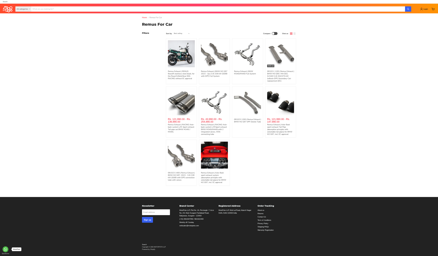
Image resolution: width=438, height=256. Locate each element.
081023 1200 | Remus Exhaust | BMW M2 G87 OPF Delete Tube (247, 120)
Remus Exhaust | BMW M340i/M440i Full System (245, 72)
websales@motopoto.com (189, 226)
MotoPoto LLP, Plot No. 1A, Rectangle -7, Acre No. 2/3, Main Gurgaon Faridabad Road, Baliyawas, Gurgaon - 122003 (196, 213)
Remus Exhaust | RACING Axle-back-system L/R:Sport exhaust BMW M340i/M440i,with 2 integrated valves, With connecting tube (214, 129)
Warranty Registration (266, 230)
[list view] (294, 33)
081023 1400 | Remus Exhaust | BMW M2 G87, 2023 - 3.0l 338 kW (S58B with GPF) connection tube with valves (181, 176)
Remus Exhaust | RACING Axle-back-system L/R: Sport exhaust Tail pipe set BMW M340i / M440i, (181, 128)
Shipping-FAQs (263, 227)
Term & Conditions (264, 220)
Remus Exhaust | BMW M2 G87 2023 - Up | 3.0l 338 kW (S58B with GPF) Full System (214, 73)
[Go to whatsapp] (5, 249)
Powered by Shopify (148, 249)
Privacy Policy (263, 223)
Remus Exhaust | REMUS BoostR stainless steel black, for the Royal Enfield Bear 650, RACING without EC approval (181, 75)
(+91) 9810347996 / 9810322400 (191, 219)
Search (5, 2)
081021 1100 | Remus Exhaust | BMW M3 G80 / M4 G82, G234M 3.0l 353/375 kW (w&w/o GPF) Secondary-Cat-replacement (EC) (280, 76)
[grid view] (291, 33)
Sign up (147, 219)
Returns (260, 213)
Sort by (169, 33)
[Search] (408, 9)
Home (144, 17)
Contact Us (262, 217)
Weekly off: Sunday (186, 222)
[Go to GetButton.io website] (5, 253)
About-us (261, 210)
